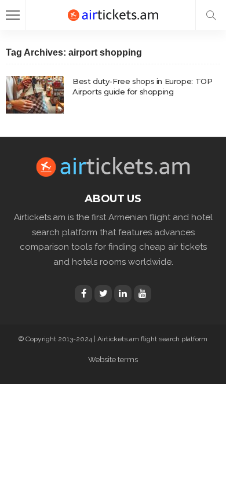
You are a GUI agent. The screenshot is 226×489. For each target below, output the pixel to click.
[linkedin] (123, 293)
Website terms (113, 359)
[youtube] (142, 293)
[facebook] (83, 293)
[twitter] (103, 293)
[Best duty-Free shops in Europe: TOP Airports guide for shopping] (35, 95)
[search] (211, 15)
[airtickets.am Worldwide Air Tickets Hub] (113, 14)
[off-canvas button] (13, 15)
